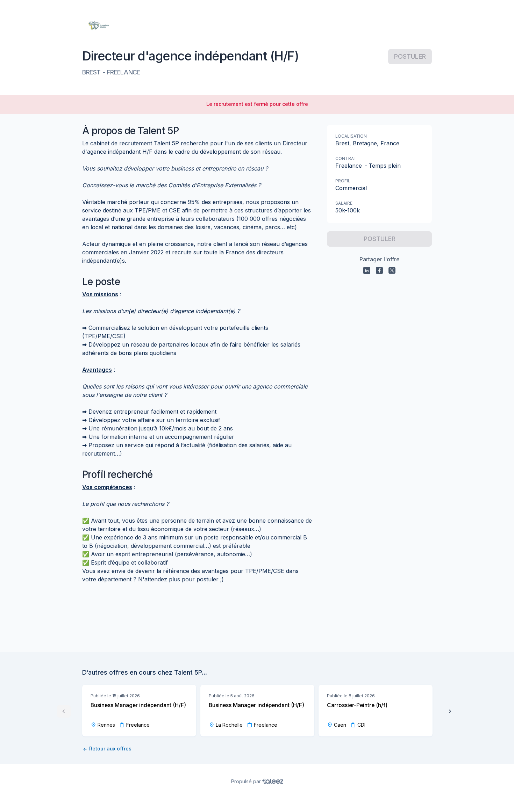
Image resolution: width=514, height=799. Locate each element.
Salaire (343, 203)
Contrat (346, 158)
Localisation (351, 136)
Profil (342, 180)
